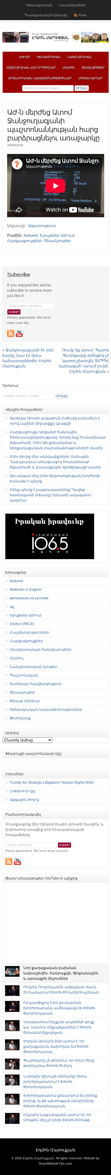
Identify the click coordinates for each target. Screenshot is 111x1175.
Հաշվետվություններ (29, 632)
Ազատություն (42, 225)
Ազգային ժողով (24, 800)
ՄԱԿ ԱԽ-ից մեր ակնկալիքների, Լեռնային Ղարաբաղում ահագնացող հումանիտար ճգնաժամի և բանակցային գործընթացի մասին (55, 462)
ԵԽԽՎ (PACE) (22, 624)
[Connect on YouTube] (19, 333)
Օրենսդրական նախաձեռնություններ (40, 78)
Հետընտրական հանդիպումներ (31, 67)
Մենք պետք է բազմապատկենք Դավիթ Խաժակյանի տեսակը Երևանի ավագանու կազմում (50, 495)
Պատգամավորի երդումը (45, 15)
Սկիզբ (24, 57)
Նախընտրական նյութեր (33, 667)
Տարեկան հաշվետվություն (36, 684)
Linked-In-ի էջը (23, 791)
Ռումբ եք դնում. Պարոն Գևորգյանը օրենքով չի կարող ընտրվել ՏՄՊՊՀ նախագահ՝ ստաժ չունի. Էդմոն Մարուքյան (84, 361)
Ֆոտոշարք (20, 718)
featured (31, 235)
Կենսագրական (39, 5)
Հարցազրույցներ (24, 240)
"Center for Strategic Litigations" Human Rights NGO (52, 782)
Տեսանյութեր (93, 67)
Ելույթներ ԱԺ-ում (57, 235)
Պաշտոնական (24, 675)
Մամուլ (69, 67)
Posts (82, 15)
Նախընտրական (79, 57)
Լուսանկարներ (72, 5)
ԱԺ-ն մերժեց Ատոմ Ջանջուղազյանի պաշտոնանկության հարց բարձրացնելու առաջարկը (53, 125)
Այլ (12, 607)
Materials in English (25, 590)
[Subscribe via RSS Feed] (10, 333)
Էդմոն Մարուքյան (55, 1150)
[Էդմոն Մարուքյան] (55, 41)
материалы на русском (29, 598)
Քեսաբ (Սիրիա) (25, 701)
